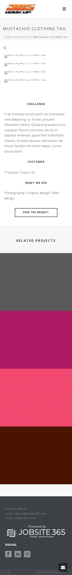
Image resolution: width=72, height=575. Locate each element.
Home (8, 37)
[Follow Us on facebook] (8, 554)
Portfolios (23, 37)
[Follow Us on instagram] (27, 554)
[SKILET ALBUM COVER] (36, 385)
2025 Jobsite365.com (23, 572)
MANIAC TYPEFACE (36, 300)
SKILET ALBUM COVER (36, 416)
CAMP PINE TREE (36, 473)
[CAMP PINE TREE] (36, 443)
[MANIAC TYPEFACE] (36, 269)
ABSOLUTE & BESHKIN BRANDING (36, 358)
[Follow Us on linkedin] (18, 554)
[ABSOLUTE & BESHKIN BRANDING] (36, 327)
